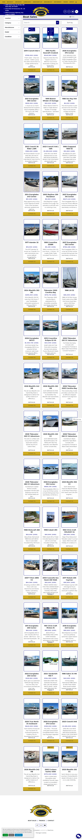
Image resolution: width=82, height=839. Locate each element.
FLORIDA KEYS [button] (27, 1)
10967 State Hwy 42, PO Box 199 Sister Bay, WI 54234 (15, 5)
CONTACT (71, 1)
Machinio (50, 830)
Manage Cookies (41, 833)
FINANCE (66, 1)
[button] (10, 2)
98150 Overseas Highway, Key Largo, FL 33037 (14, 13)
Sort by (70, 23)
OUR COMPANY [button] (57, 1)
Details (31, 67)
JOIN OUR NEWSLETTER (77, 2)
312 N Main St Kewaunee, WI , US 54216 (15, 9)
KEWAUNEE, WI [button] (48, 1)
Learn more (19, 835)
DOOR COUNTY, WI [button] (37, 1)
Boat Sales (32, 820)
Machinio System (34, 830)
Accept (5, 835)
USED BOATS (18, 1)
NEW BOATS (10, 1)
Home (3, 1)
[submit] (57, 22)
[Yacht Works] (41, 811)
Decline (11, 835)
